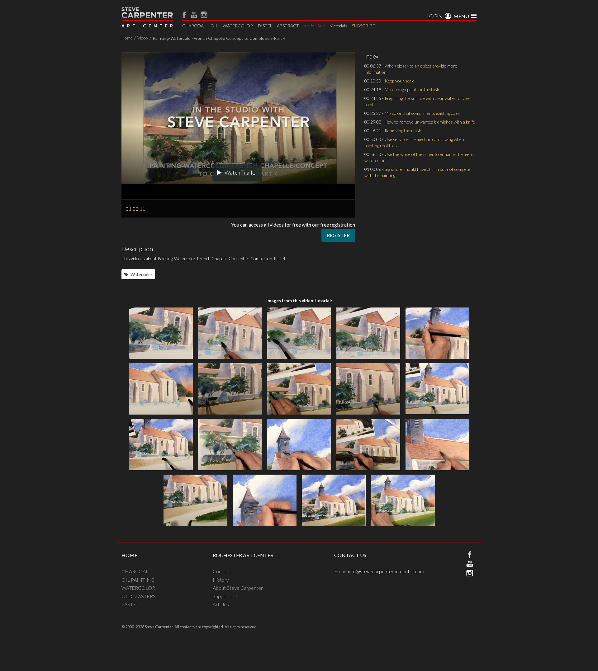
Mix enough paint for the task (412, 89)
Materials (338, 25)
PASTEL (265, 25)
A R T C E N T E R (147, 25)
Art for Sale (314, 25)
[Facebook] (184, 14)
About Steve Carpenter (238, 588)
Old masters (138, 596)
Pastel (130, 604)
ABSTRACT (288, 25)
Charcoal (135, 571)
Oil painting (137, 580)
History (221, 580)
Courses (221, 571)
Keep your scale (400, 80)
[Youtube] (194, 14)
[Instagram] (204, 14)
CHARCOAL (194, 25)
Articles (221, 604)
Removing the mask (403, 130)
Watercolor (141, 274)
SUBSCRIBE (363, 25)
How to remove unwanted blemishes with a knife (430, 121)
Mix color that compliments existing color (423, 113)
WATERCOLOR (238, 25)
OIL (214, 25)
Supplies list (225, 596)
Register (338, 235)
